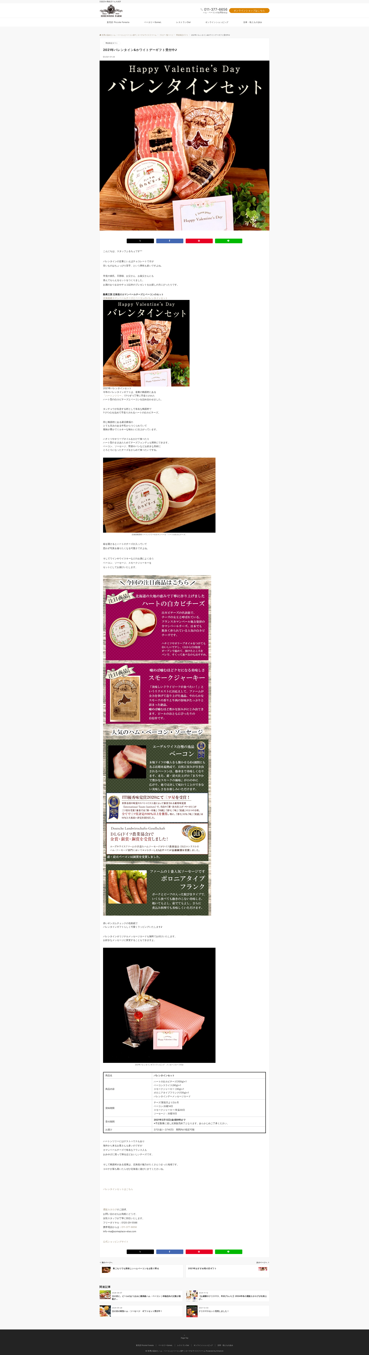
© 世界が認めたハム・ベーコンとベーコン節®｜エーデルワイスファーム (175, 1351)
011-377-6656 (215, 9)
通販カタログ (110, 1209)
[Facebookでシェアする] (169, 241)
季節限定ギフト (112, 43)
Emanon (220, 1351)
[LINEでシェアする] (228, 241)
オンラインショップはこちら (249, 10)
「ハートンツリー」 (113, 395)
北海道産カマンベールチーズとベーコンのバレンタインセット (135, 298)
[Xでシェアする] (140, 241)
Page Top (184, 1338)
